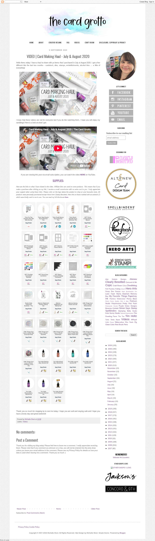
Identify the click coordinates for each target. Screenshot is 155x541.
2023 (110, 355)
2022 (110, 359)
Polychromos (116, 303)
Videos (25, 422)
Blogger (122, 533)
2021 (110, 362)
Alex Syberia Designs (115, 279)
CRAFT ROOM (89, 42)
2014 (110, 425)
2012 (110, 432)
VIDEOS (77, 42)
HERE (82, 175)
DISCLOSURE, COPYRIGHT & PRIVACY (112, 42)
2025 (110, 349)
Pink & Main (124, 301)
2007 (110, 448)
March (110, 398)
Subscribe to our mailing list (119, 133)
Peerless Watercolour (117, 299)
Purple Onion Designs (128, 306)
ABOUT (41, 42)
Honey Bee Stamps (112, 291)
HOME (31, 42)
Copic (108, 285)
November (111, 371)
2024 (110, 352)
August (110, 381)
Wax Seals (129, 322)
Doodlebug (132, 285)
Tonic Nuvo (115, 320)
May (109, 391)
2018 (110, 412)
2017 (110, 415)
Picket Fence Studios (112, 301)
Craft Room (117, 285)
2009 (110, 442)
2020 (110, 365)
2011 (110, 435)
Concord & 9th (131, 282)
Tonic (107, 320)
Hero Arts (131, 288)
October (110, 375)
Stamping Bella (124, 311)
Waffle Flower (109, 322)
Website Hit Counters (121, 457)
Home (58, 509)
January (110, 405)
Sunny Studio (115, 313)
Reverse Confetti (111, 308)
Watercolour (119, 322)
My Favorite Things (118, 296)
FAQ (68, 42)
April (109, 395)
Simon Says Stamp (128, 308)
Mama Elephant (122, 294)
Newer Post (21, 509)
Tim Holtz (131, 316)
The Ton (121, 316)
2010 (110, 438)
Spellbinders (110, 311)
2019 (110, 409)
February (111, 401)
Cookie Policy (34, 527)
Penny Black (132, 299)
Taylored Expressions (126, 313)
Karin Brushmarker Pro (129, 291)
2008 (110, 445)
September (111, 378)
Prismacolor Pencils (111, 306)
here (66, 197)
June (109, 388)
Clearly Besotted (115, 281)
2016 (110, 419)
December (111, 368)
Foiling (117, 289)
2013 (110, 429)
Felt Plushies (110, 289)
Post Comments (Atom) (36, 513)
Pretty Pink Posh (130, 303)
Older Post (95, 509)
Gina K (123, 289)
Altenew (133, 279)
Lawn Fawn (110, 294)
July (109, 385)
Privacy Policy (23, 527)
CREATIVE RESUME (55, 42)
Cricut (125, 285)
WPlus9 (134, 320)
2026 (110, 345)
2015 (110, 422)
